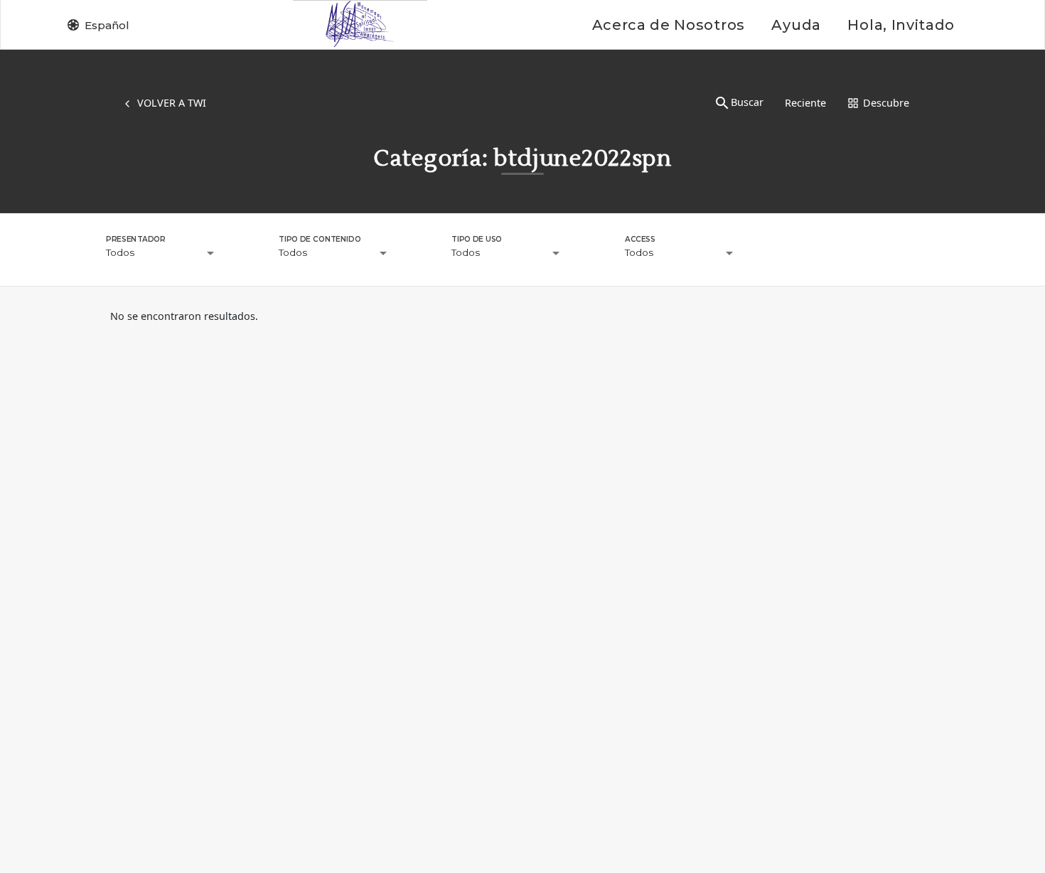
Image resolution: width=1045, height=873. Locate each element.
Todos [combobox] (120, 252)
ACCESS (640, 239)
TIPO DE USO (476, 239)
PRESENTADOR (135, 239)
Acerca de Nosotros (668, 24)
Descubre (886, 102)
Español (107, 25)
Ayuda (795, 24)
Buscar (747, 102)
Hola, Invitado (901, 24)
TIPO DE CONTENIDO (320, 239)
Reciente (805, 102)
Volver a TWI (171, 102)
